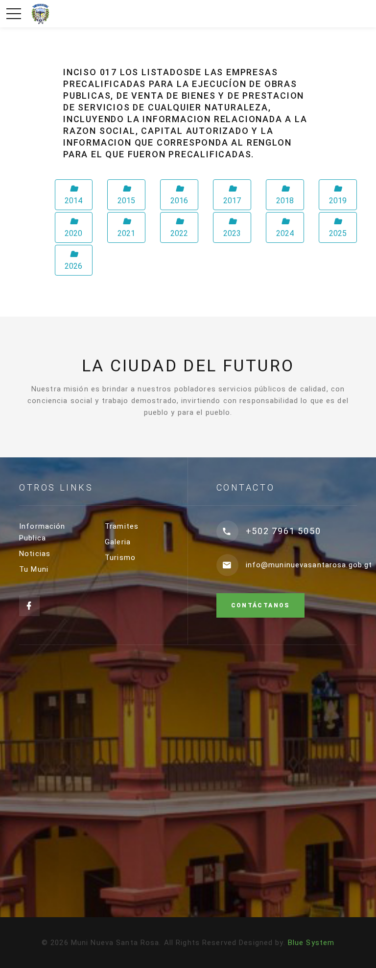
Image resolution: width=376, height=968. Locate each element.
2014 (73, 200)
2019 (338, 200)
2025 (338, 233)
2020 (73, 233)
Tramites (122, 526)
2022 (179, 233)
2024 (285, 233)
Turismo (120, 557)
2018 (285, 200)
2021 (126, 233)
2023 (232, 233)
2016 (179, 200)
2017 (232, 200)
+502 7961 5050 (283, 531)
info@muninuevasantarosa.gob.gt (309, 564)
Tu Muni (33, 569)
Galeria (118, 542)
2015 (126, 200)
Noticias (34, 553)
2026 (73, 266)
